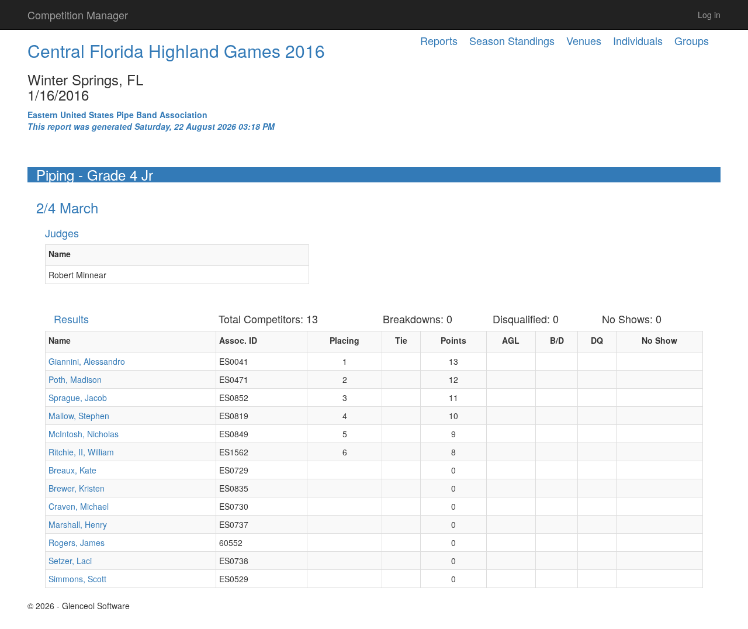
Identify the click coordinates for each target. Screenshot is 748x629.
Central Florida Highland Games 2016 (176, 50)
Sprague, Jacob (78, 397)
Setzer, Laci (70, 560)
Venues (583, 40)
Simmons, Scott (77, 579)
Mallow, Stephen (79, 415)
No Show (659, 340)
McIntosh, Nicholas (84, 434)
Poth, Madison (75, 379)
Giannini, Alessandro (87, 361)
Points (453, 340)
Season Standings (512, 40)
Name (60, 254)
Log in (709, 14)
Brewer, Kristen (77, 488)
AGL (511, 340)
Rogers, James (77, 542)
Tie (401, 340)
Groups (691, 40)
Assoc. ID (238, 340)
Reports (439, 40)
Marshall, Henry (78, 524)
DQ (597, 340)
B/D (557, 340)
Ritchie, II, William (81, 452)
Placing (344, 340)
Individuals (638, 40)
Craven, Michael (79, 506)
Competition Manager (77, 14)
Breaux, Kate (72, 470)
